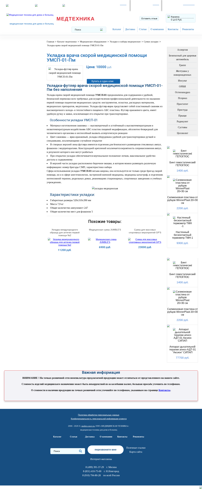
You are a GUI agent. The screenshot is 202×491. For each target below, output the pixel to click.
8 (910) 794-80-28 (144, 7)
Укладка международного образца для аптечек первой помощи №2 (65, 232)
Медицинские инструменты (17, 147)
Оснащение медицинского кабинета (18, 56)
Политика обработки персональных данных (98, 415)
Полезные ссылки (136, 447)
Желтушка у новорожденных (182, 73)
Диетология (16, 96)
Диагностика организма (17, 137)
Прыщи (182, 115)
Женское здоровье (21, 111)
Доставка (130, 29)
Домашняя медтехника (16, 79)
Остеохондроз (182, 92)
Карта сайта (135, 451)
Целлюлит (182, 133)
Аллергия (182, 49)
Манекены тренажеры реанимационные (20, 68)
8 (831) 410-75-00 (92, 471)
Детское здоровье (20, 118)
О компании (157, 29)
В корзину (123, 73)
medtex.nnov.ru (88, 426)
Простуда (182, 109)
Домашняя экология (15, 176)
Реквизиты (188, 29)
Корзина (175, 16)
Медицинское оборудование (18, 44)
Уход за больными (20, 184)
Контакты (173, 29)
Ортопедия (15, 88)
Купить (65, 255)
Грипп (182, 65)
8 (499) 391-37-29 (112, 7)
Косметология (18, 103)
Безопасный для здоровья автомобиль (182, 57)
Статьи (143, 29)
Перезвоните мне (48, 5)
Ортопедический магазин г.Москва (20, 225)
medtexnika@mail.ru (77, 5)
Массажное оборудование (18, 166)
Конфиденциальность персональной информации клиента (99, 419)
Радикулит (182, 121)
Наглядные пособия (15, 203)
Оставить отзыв (149, 18)
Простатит (182, 104)
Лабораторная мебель (17, 156)
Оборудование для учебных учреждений (20, 214)
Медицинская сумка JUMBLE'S (105, 229)
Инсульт (182, 80)
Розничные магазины (21, 5)
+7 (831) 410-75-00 (176, 7)
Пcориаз (182, 98)
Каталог (117, 29)
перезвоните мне (105, 449)
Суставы (182, 127)
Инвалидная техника (16, 127)
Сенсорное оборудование (18, 193)
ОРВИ (182, 86)
